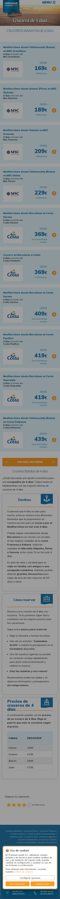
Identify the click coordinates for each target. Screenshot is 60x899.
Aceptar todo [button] (42, 883)
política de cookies (23, 871)
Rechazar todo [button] (17, 883)
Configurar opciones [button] (30, 877)
